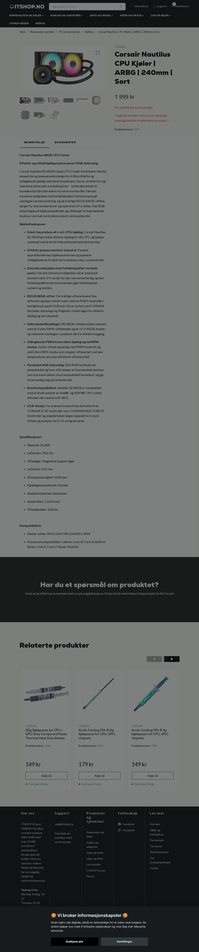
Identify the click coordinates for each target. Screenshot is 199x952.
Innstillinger (124, 941)
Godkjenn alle (74, 941)
